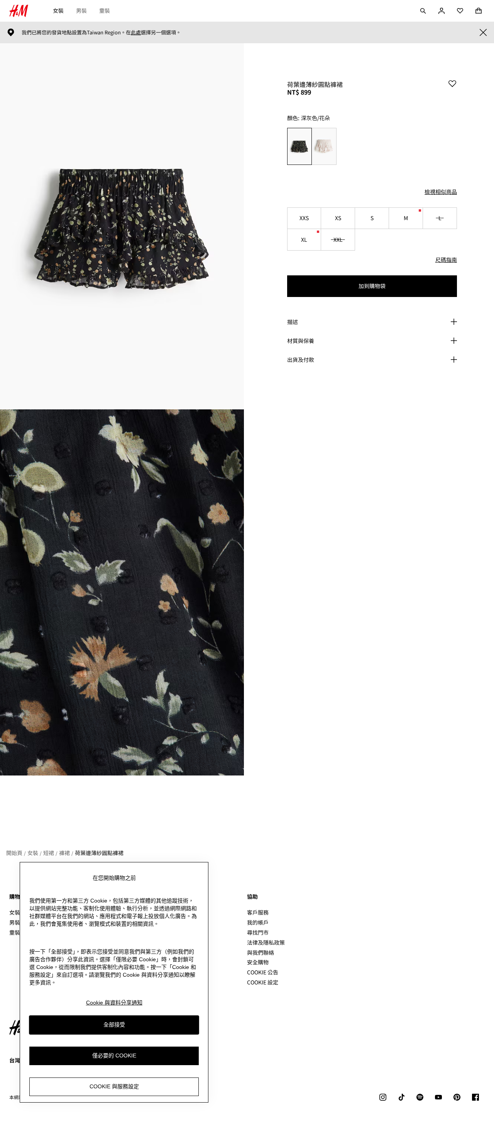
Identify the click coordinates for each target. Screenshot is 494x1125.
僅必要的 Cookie (114, 1055)
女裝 (58, 10)
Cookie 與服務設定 (114, 1086)
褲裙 (64, 853)
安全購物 (258, 962)
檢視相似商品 (441, 191)
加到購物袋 (372, 286)
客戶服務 (258, 912)
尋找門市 (258, 932)
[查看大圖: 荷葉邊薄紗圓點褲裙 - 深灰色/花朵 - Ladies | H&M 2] (122, 592)
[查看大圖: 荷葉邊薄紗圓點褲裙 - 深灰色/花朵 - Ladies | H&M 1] (122, 226)
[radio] (299, 146)
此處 (136, 32)
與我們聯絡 (260, 952)
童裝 (104, 10)
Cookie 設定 (262, 982)
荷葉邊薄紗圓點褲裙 (99, 853)
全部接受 (114, 1024)
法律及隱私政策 (266, 942)
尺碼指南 (446, 259)
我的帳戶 (258, 922)
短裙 (48, 853)
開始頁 (14, 853)
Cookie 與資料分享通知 (114, 1002)
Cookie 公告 (262, 972)
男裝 (81, 10)
